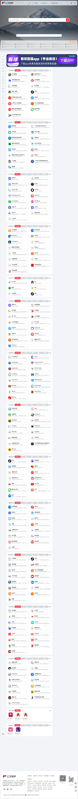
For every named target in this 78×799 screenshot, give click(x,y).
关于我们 (52, 775)
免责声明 (35, 775)
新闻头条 (29, 23)
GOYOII (29, 785)
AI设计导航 (44, 783)
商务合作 (41, 775)
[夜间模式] (75, 790)
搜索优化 (36, 23)
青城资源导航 (38, 783)
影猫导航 (44, 785)
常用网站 (49, 23)
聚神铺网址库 (30, 791)
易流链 (29, 789)
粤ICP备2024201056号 (19, 795)
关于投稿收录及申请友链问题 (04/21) (26, 35)
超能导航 (50, 789)
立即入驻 (74, 42)
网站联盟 (39, 789)
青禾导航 (49, 785)
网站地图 (46, 775)
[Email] (11, 789)
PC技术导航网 (52, 781)
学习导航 (46, 781)
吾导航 (49, 783)
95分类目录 (40, 781)
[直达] (28, 75)
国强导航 (35, 787)
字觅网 (54, 785)
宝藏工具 (29, 781)
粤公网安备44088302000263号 (32, 795)
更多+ (50, 70)
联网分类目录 (30, 783)
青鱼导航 (45, 789)
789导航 (35, 781)
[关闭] (60, 35)
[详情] (28, 80)
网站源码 (22, 23)
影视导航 (39, 785)
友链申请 (29, 775)
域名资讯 (42, 23)
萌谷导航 (40, 787)
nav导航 (34, 785)
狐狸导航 (29, 787)
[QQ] (7, 789)
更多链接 (37, 791)
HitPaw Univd (20, 733)
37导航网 (12, 795)
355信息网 (34, 789)
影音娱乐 (56, 23)
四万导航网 (50, 787)
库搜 (53, 783)
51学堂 (44, 787)
